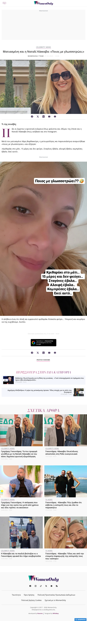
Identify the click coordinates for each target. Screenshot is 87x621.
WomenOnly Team (36, 56)
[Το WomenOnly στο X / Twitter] (46, 586)
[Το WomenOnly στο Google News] (51, 586)
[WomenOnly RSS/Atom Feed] (56, 586)
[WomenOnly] (43, 3)
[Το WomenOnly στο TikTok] (40, 586)
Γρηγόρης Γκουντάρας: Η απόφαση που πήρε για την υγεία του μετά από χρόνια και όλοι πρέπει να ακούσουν (19, 505)
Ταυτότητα (16, 595)
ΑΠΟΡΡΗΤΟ (81, 619)
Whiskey (56, 613)
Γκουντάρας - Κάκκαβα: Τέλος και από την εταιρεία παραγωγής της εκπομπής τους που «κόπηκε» (64, 556)
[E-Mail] (49, 116)
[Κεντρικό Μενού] (4, 3)
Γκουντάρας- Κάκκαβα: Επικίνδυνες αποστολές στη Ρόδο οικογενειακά (61, 452)
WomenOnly (43, 579)
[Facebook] (32, 116)
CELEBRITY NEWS (43, 47)
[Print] (55, 116)
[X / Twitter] (37, 116)
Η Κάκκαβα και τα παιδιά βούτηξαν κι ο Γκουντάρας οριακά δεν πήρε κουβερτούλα (21, 554)
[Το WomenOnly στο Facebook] (30, 586)
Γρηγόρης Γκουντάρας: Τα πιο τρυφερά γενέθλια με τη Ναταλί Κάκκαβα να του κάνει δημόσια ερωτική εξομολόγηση (19, 454)
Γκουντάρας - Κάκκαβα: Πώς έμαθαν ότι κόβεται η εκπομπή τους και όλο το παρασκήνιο (63, 505)
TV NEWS (49, 500)
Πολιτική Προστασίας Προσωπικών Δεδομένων (56, 595)
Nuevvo (40, 613)
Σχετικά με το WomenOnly (55, 600)
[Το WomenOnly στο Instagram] (35, 586)
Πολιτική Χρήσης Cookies (31, 600)
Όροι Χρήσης (29, 595)
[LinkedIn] (43, 116)
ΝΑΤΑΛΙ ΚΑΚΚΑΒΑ (44, 360)
